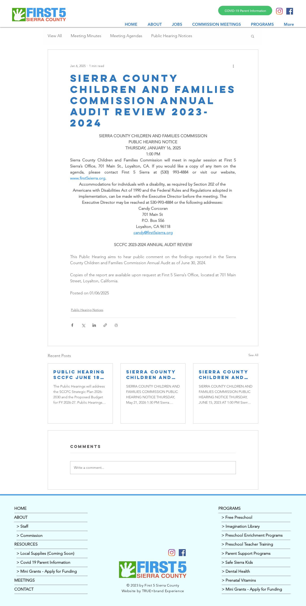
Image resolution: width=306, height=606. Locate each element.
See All (253, 355)
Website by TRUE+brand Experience (153, 591)
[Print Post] (116, 325)
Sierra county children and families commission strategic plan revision (225, 374)
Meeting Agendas (126, 35)
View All (55, 35)
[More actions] (233, 66)
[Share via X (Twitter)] (83, 325)
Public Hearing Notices (171, 35)
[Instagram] (279, 11)
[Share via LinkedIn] (94, 325)
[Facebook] (182, 552)
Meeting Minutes (86, 35)
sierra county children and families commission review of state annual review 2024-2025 (151, 374)
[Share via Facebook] (72, 325)
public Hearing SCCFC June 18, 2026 (79, 374)
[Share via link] (105, 325)
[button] (218, 24)
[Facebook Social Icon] (289, 11)
